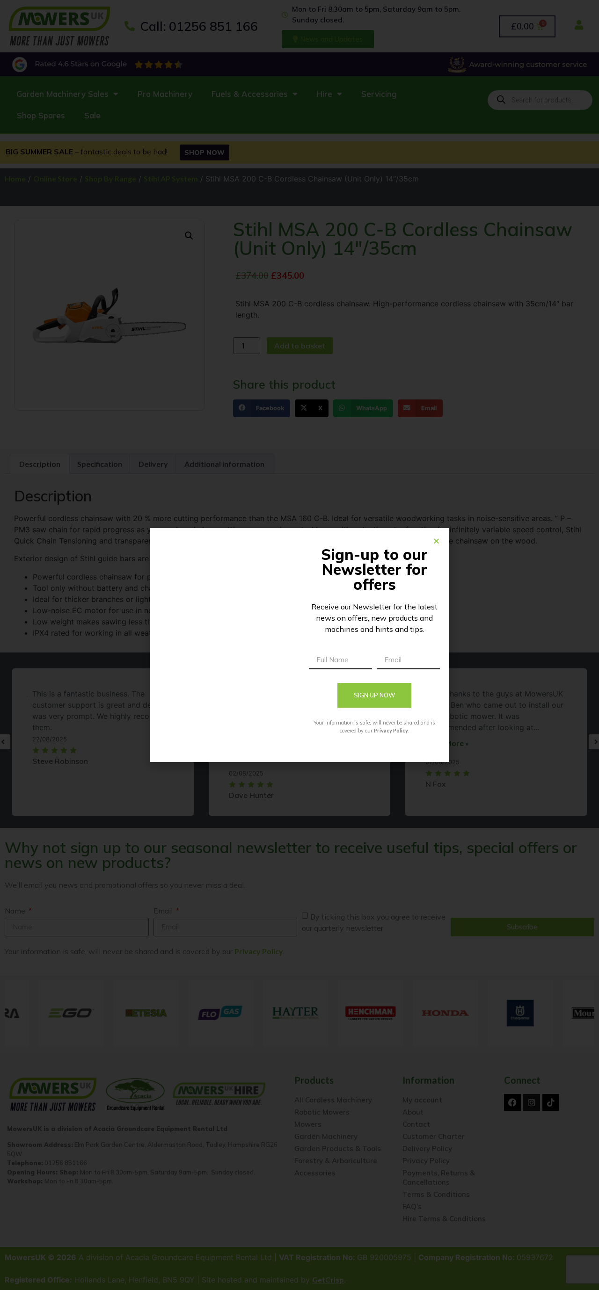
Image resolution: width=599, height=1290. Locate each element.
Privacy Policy (391, 730)
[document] (299, 645)
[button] (436, 540)
